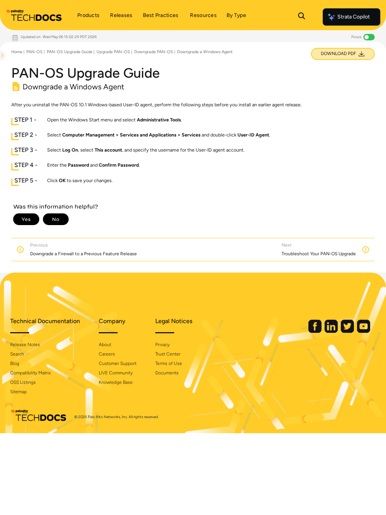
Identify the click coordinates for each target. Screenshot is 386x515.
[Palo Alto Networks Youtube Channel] (363, 331)
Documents (167, 373)
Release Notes (25, 344)
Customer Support (117, 363)
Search (17, 354)
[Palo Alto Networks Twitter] (348, 331)
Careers (107, 354)
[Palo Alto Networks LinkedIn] (332, 331)
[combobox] (0, 73)
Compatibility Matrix (30, 373)
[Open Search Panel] (301, 16)
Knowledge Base (116, 382)
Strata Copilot (353, 17)
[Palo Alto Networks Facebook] (315, 331)
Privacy (162, 344)
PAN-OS (34, 51)
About (105, 344)
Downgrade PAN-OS (153, 51)
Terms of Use (168, 363)
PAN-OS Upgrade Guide (69, 51)
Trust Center (168, 354)
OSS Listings (23, 382)
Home (16, 51)
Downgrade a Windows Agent (205, 51)
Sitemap (18, 391)
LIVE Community (116, 373)
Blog (14, 363)
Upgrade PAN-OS (113, 51)
